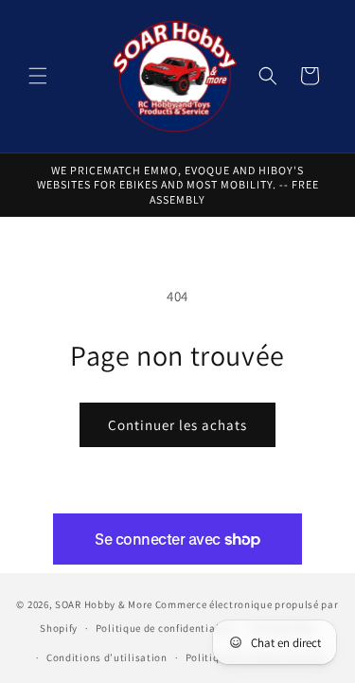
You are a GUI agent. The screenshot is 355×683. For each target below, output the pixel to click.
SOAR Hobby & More (103, 604)
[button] (38, 76)
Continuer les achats (177, 425)
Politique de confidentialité (164, 628)
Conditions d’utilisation (107, 657)
